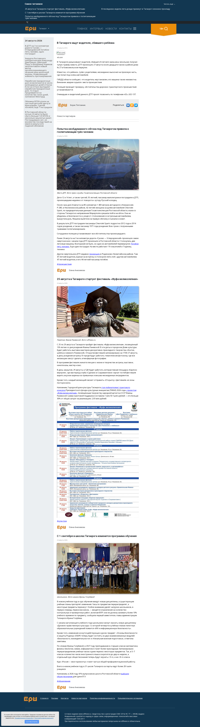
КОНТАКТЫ (125, 28)
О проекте (44, 698)
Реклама (54, 698)
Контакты (65, 698)
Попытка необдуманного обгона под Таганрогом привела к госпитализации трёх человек (60, 17)
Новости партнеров (79, 698)
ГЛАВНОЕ (82, 28)
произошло (94, 254)
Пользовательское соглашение (130, 698)
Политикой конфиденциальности (43, 718)
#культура (62, 521)
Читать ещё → (169, 4)
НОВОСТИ (111, 28)
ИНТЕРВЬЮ (96, 28)
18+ (161, 28)
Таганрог (43, 28)
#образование (63, 681)
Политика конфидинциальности (102, 698)
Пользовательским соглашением (24, 718)
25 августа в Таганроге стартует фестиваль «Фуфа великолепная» (55, 9)
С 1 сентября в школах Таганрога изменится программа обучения (55, 12)
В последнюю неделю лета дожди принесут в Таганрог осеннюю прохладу (135, 9)
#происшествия (64, 264)
